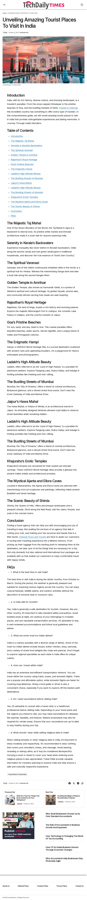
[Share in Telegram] (78, 783)
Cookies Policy (42, 886)
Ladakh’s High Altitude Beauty (26, 173)
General (19, 804)
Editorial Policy (23, 886)
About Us (6, 886)
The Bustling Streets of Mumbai (27, 178)
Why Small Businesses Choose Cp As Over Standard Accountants (63, 815)
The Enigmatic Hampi (21, 169)
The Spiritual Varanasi (22, 150)
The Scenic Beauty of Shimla (25, 206)
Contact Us (79, 886)
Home (4, 13)
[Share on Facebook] (69, 783)
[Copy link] (82, 783)
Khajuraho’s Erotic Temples (24, 197)
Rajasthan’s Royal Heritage (24, 159)
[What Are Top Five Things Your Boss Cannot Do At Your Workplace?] (23, 798)
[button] (4, 5)
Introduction (17, 136)
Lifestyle (60, 802)
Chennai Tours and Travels (32, 537)
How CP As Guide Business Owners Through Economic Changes (62, 848)
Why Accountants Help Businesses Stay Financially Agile (64, 859)
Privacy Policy (62, 886)
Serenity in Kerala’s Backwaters (26, 145)
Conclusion (16, 211)
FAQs (13, 216)
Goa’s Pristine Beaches (22, 164)
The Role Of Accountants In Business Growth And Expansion (63, 826)
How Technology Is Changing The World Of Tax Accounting (64, 837)
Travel (5, 32)
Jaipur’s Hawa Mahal (21, 183)
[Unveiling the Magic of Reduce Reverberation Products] (64, 798)
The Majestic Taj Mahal (22, 141)
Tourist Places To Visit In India (17, 774)
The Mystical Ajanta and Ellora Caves (29, 201)
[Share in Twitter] (74, 783)
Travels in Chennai (68, 108)
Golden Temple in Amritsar (24, 155)
